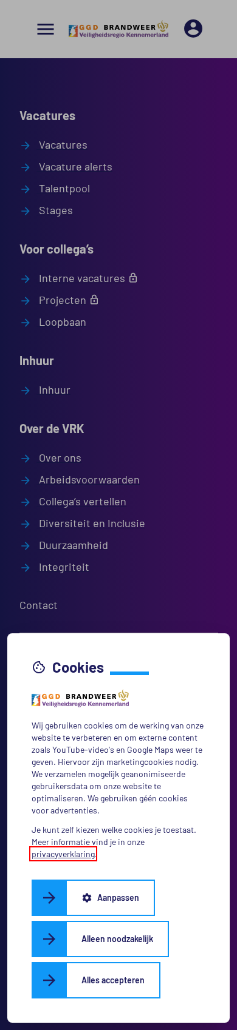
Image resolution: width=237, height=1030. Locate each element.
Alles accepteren (113, 980)
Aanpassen (110, 897)
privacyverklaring (63, 854)
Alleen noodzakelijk (117, 939)
